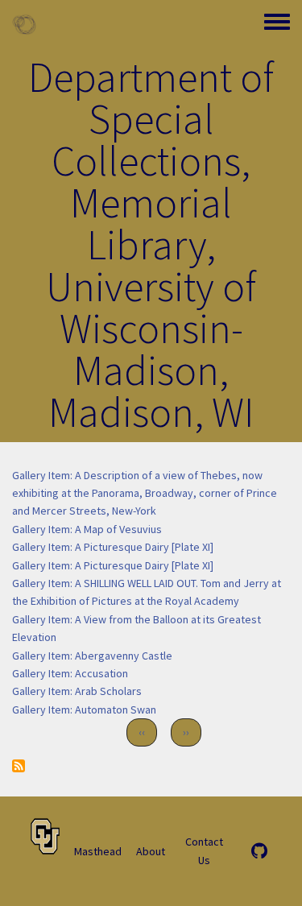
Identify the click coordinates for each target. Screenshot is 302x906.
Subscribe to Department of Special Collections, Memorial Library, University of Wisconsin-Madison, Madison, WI (18, 765)
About (150, 851)
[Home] (24, 24)
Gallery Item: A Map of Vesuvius (87, 529)
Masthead (98, 851)
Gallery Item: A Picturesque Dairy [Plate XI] (112, 547)
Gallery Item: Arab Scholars (77, 691)
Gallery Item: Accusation (70, 673)
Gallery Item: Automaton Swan (84, 709)
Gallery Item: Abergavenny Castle (92, 655)
